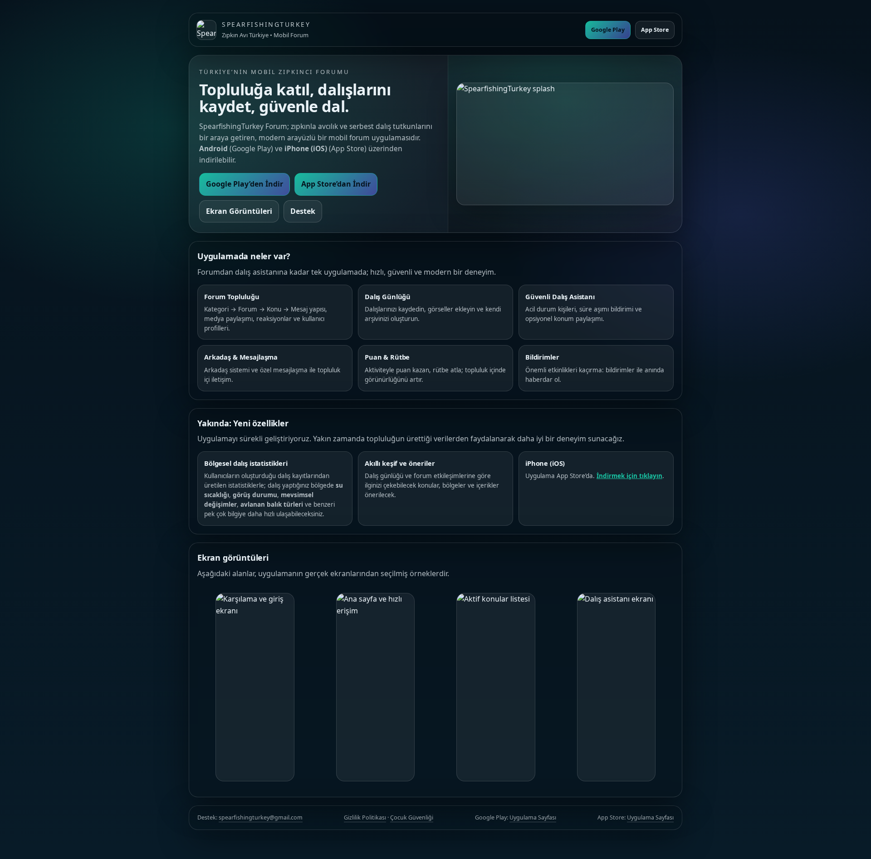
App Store (655, 30)
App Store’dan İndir (336, 184)
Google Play (608, 30)
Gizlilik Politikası (365, 817)
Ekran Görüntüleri (239, 211)
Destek (302, 211)
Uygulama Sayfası (532, 817)
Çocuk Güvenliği (411, 817)
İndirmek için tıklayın (629, 476)
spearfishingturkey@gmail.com (261, 817)
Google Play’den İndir (244, 184)
